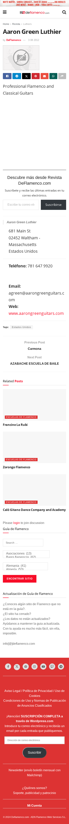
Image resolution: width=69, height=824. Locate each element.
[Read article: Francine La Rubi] (34, 405)
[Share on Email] (44, 76)
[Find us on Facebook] (8, 666)
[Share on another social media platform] (62, 76)
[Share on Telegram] (16, 76)
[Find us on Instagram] (34, 666)
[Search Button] (64, 12)
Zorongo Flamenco (16, 467)
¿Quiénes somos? (34, 788)
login (16, 522)
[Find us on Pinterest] (26, 666)
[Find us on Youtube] (43, 666)
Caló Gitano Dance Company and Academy (34, 510)
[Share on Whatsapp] (53, 76)
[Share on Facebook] (7, 76)
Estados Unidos (21, 327)
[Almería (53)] (25, 569)
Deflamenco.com (20, 817)
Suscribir (34, 752)
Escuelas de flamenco (21, 417)
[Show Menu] (5, 12)
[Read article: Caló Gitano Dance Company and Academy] (34, 490)
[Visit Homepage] (34, 12)
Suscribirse (53, 205)
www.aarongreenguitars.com (36, 313)
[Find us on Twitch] (52, 666)
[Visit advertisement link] (34, 3)
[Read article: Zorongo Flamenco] (34, 447)
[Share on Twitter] (26, 76)
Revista (16, 24)
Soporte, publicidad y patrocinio (34, 793)
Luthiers (27, 24)
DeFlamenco (13, 40)
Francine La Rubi (15, 425)
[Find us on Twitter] (17, 667)
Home (6, 24)
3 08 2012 (33, 40)
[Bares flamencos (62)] (26, 557)
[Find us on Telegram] (61, 666)
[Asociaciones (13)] (26, 553)
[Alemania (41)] (25, 566)
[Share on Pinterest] (35, 76)
